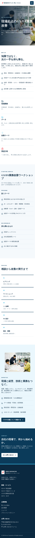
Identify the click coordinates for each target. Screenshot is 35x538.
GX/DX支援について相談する (12, 419)
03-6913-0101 (7, 524)
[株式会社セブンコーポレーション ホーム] (11, 3)
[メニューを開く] (32, 3)
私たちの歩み (5, 505)
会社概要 (4, 507)
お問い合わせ (9, 455)
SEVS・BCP (5, 496)
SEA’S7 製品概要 (6, 488)
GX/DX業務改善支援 (7, 493)
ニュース (4, 510)
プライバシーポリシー (8, 512)
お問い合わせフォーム (10, 527)
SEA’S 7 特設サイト (7, 491)
